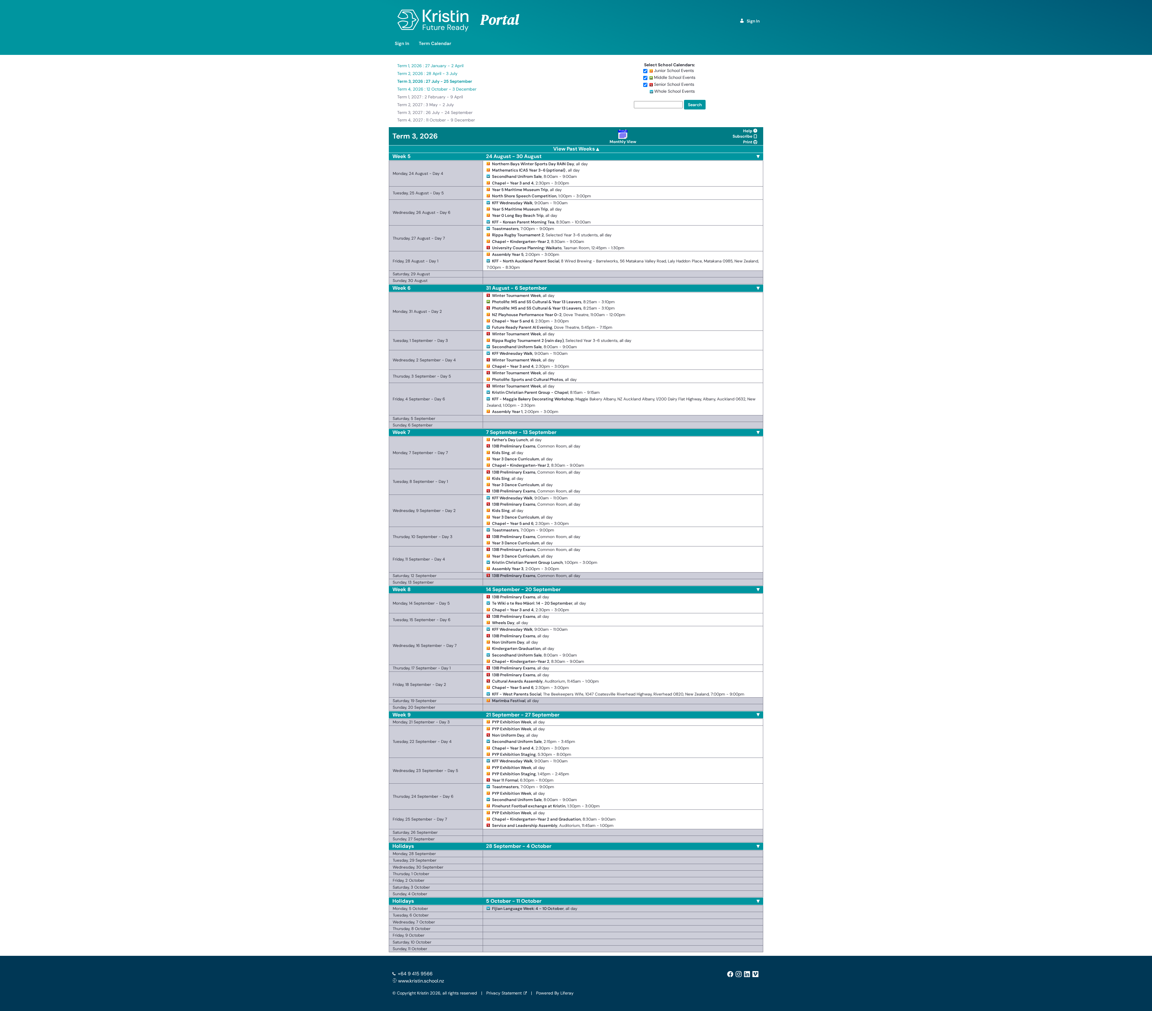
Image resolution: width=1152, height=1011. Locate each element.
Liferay (567, 993)
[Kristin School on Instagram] (739, 974)
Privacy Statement (504, 993)
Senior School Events (674, 84)
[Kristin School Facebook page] (730, 974)
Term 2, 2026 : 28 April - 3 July (427, 73)
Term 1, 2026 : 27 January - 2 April (430, 65)
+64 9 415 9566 (415, 974)
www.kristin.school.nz (420, 981)
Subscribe (743, 136)
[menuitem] (402, 43)
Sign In (753, 21)
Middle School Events (674, 77)
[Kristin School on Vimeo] (755, 974)
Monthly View (623, 141)
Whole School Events (674, 91)
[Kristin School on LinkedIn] (747, 974)
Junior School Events (674, 70)
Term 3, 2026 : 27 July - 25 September (434, 81)
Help (748, 130)
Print (748, 142)
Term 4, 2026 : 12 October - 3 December (436, 89)
